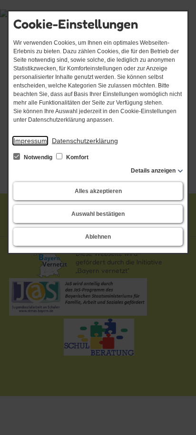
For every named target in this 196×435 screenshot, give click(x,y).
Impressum (30, 141)
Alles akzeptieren (98, 191)
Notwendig (38, 157)
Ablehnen (98, 236)
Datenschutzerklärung (85, 141)
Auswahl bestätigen (98, 214)
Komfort (76, 157)
